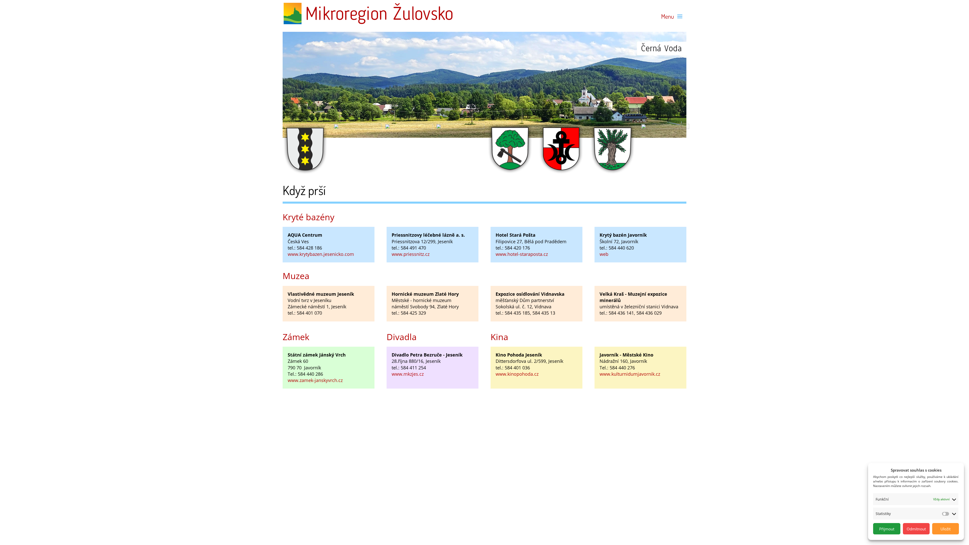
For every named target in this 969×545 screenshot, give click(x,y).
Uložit (945, 528)
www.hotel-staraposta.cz (522, 254)
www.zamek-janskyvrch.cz (315, 380)
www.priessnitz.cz (410, 254)
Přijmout (886, 528)
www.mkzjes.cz (408, 374)
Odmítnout (916, 528)
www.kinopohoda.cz (517, 374)
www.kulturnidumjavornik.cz (630, 374)
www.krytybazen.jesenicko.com (321, 254)
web (604, 254)
